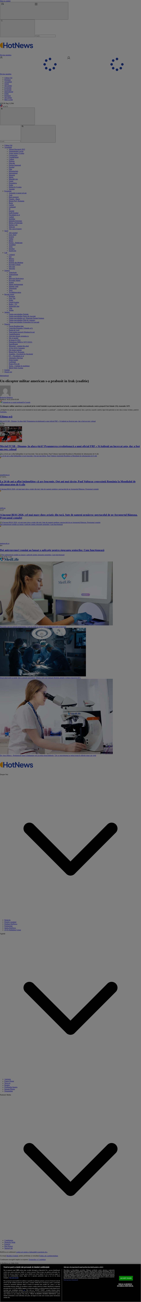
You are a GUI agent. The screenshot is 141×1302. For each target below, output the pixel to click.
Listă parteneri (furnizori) (71, 1280)
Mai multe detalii (13, 1277)
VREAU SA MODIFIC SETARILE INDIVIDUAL (125, 1285)
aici (24, 1290)
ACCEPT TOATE (126, 1278)
